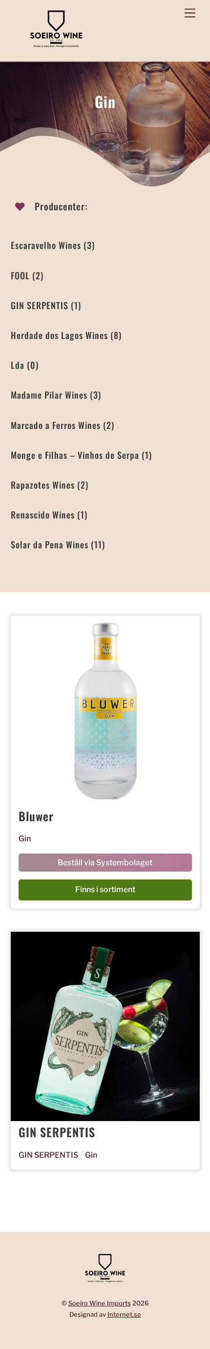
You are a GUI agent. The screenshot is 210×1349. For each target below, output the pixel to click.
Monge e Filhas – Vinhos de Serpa (81, 455)
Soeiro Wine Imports (99, 1303)
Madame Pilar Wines (56, 394)
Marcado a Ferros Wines (62, 425)
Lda (25, 365)
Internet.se (124, 1314)
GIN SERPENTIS (46, 305)
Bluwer (36, 816)
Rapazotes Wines (49, 484)
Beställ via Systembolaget (105, 862)
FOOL (27, 275)
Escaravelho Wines (53, 245)
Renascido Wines (49, 514)
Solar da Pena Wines (58, 544)
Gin (25, 838)
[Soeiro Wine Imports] (56, 49)
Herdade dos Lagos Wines (66, 335)
